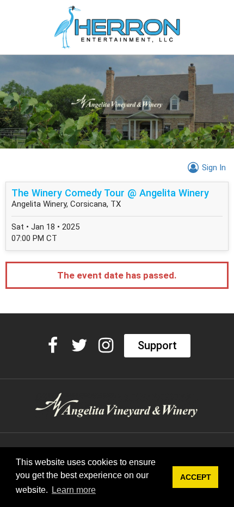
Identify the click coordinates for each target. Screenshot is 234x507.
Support (157, 345)
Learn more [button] (74, 489)
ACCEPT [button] (195, 477)
